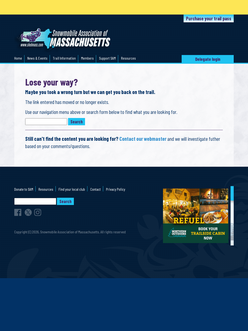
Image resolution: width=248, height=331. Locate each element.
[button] (199, 215)
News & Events (37, 58)
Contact (95, 189)
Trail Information (64, 58)
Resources (128, 58)
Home (18, 58)
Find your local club (72, 189)
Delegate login (207, 59)
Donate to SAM (23, 189)
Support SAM (107, 58)
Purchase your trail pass (208, 18)
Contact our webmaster (142, 138)
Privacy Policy (115, 189)
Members (87, 58)
